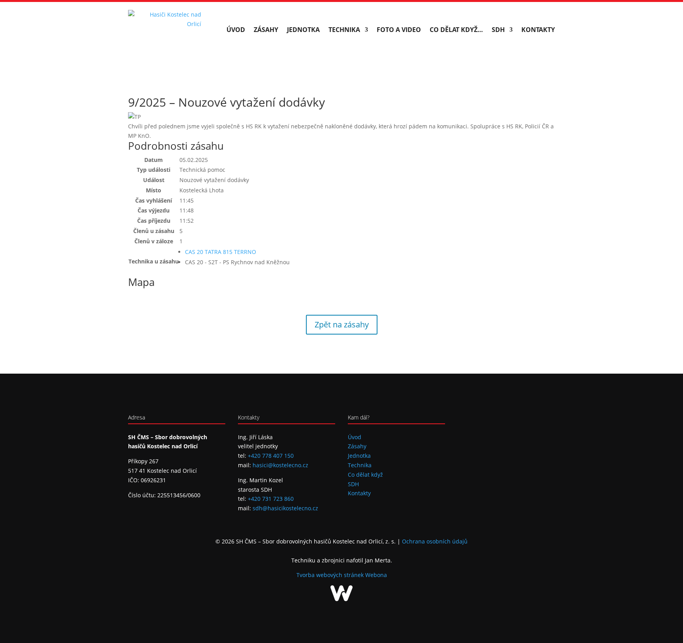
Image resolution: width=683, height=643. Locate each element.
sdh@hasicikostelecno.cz (285, 508)
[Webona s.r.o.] (341, 599)
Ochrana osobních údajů (435, 541)
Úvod (235, 29)
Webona (376, 575)
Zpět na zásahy (342, 324)
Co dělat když (365, 474)
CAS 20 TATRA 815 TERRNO (220, 252)
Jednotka (303, 29)
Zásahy (266, 29)
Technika (344, 29)
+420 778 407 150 (271, 455)
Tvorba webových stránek (330, 575)
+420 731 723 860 (271, 498)
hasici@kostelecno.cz (280, 465)
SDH (498, 29)
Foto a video (399, 29)
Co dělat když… (456, 29)
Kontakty (538, 29)
